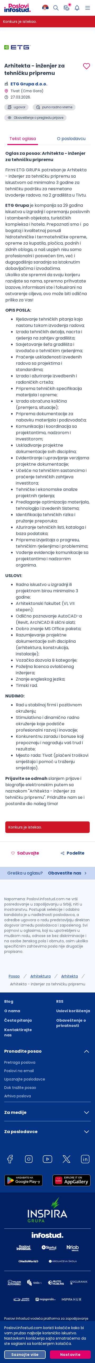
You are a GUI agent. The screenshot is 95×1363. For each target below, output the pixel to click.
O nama (12, 1011)
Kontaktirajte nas (18, 1032)
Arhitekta (69, 976)
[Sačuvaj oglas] (86, 66)
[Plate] (66, 8)
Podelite (75, 853)
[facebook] (9, 1160)
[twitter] (66, 1160)
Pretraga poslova (19, 1062)
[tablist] (47, 139)
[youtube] (47, 1160)
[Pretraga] (56, 8)
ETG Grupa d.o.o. (29, 84)
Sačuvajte (28, 853)
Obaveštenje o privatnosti (71, 1023)
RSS (59, 1001)
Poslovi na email (19, 1070)
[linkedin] (85, 1160)
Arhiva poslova (17, 1096)
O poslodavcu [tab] (71, 139)
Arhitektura (40, 976)
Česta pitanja (18, 1020)
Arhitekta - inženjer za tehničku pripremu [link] (47, 984)
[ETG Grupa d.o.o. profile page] (17, 47)
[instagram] (28, 1160)
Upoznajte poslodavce (24, 1079)
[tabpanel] (47, 480)
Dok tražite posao (20, 1087)
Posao (14, 976)
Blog (8, 1001)
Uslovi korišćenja (73, 1011)
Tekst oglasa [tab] (23, 139)
